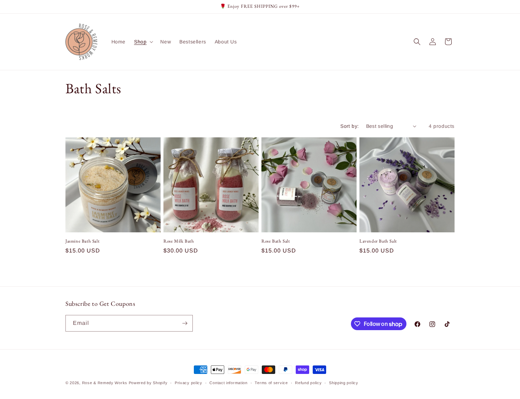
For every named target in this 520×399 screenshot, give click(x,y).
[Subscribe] (184, 323)
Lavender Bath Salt (378, 241)
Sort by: (349, 126)
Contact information (228, 383)
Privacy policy (188, 383)
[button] (143, 41)
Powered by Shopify (148, 383)
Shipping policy (343, 383)
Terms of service (271, 383)
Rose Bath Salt (275, 241)
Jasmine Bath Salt (82, 241)
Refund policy (308, 383)
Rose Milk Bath (178, 241)
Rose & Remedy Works (104, 383)
